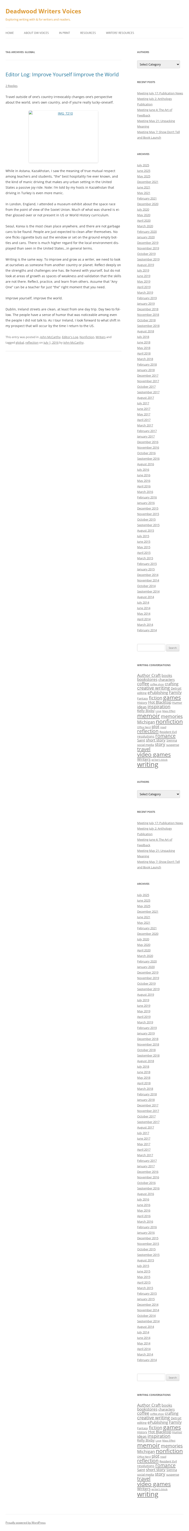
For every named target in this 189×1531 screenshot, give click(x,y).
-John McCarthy (50, 337)
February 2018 (147, 364)
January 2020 (146, 237)
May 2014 (143, 613)
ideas (142, 706)
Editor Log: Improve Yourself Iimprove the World (62, 74)
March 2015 (145, 558)
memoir (148, 715)
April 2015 (144, 553)
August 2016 (145, 464)
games (172, 697)
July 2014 (143, 602)
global (20, 342)
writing (147, 764)
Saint (141, 740)
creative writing (153, 688)
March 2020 (145, 226)
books (167, 675)
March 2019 (145, 292)
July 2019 (143, 270)
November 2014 (148, 580)
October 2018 (146, 320)
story (160, 744)
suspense (172, 745)
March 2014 (145, 625)
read (163, 727)
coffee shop (157, 684)
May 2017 (143, 414)
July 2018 (143, 337)
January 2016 (146, 503)
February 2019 (147, 298)
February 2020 (147, 231)
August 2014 (145, 597)
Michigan (146, 722)
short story (155, 740)
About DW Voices (36, 33)
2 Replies (12, 86)
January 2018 (146, 370)
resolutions (145, 736)
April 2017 (144, 420)
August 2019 (145, 265)
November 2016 (148, 447)
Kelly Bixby (146, 710)
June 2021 (143, 187)
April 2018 (144, 353)
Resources (88, 33)
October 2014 (146, 586)
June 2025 (143, 171)
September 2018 (148, 326)
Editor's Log (70, 337)
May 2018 (143, 348)
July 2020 (143, 209)
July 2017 (143, 403)
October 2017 (146, 386)
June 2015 (143, 541)
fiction (155, 698)
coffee (143, 683)
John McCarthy (73, 342)
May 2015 (143, 547)
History (142, 702)
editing (142, 693)
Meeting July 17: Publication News (160, 93)
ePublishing (158, 692)
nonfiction (169, 721)
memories (172, 716)
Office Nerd (144, 727)
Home (10, 33)
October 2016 (146, 453)
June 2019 (143, 276)
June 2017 (143, 409)
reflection (31, 342)
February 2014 (147, 630)
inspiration (159, 706)
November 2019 (148, 248)
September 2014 (148, 591)
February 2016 (147, 497)
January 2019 (146, 303)
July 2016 (143, 470)
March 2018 (145, 359)
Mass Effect (168, 711)
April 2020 (144, 220)
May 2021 (143, 193)
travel (144, 749)
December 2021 (147, 182)
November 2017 (148, 381)
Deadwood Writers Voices (43, 11)
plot (155, 726)
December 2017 (147, 375)
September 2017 (148, 392)
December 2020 (147, 204)
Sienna (171, 740)
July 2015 (143, 536)
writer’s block (159, 759)
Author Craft (149, 675)
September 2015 (148, 525)
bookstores (147, 679)
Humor (177, 702)
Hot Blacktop (159, 702)
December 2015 (147, 508)
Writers (101, 337)
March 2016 (145, 492)
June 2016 (143, 475)
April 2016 (144, 486)
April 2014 (144, 619)
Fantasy (142, 698)
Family (175, 692)
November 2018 (148, 315)
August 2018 (145, 331)
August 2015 (145, 530)
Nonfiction (87, 337)
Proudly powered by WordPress (26, 1523)
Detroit (176, 688)
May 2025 (143, 176)
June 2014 (143, 608)
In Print (64, 33)
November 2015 (148, 514)
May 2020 (143, 215)
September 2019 (148, 259)
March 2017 (145, 425)
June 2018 (143, 342)
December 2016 (147, 442)
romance (165, 736)
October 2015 (146, 519)
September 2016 (148, 458)
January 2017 (146, 436)
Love (158, 711)
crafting (171, 683)
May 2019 (143, 281)
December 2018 (147, 309)
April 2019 (144, 287)
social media (145, 745)
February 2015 (147, 564)
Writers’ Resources (120, 33)
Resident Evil (168, 732)
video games (154, 754)
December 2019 (147, 243)
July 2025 (143, 165)
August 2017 (145, 398)
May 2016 (143, 481)
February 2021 (147, 198)
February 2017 (147, 431)
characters (166, 679)
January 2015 (146, 569)
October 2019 (146, 254)
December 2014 (147, 575)
